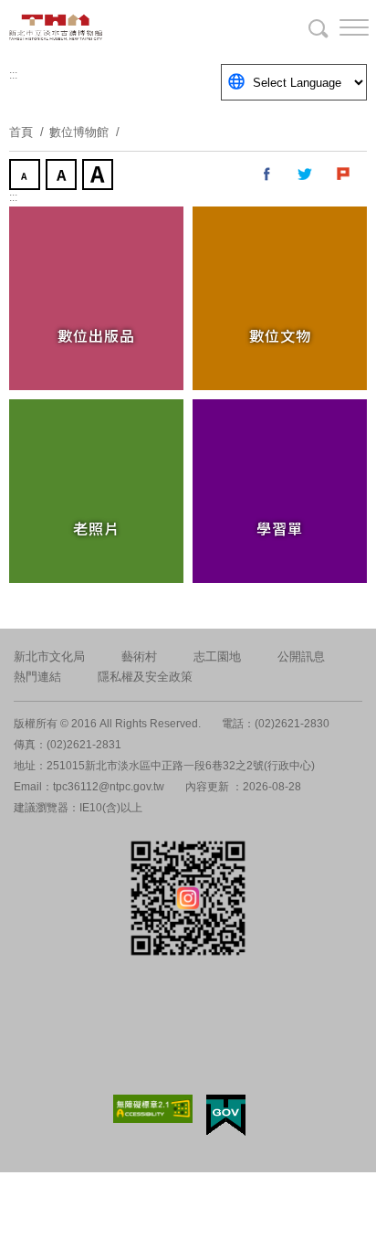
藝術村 (139, 656)
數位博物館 (79, 132)
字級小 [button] (26, 176)
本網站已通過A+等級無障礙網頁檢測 (153, 1109)
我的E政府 (225, 1115)
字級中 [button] (62, 176)
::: (13, 75)
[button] (339, 27)
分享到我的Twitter (305, 174)
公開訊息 (301, 656)
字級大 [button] (99, 176)
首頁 (21, 132)
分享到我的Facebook (267, 174)
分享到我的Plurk (344, 174)
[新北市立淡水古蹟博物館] (100, 27)
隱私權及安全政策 (145, 676)
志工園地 (217, 656)
